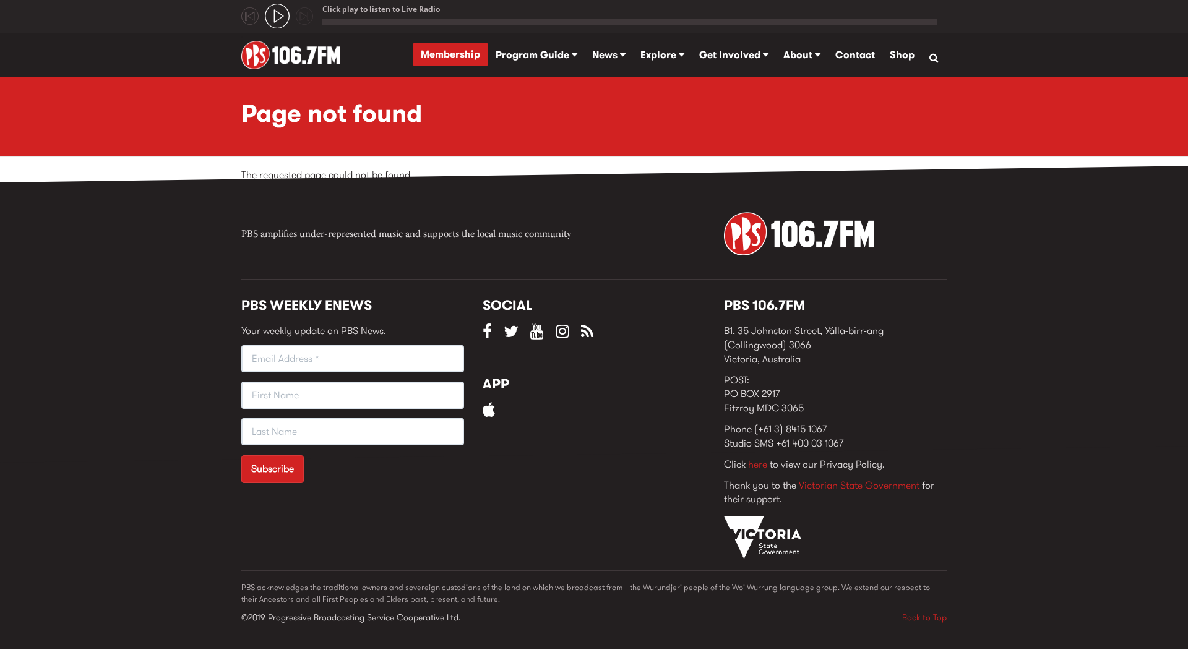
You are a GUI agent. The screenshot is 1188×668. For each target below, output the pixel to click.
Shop (902, 55)
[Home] (295, 55)
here (757, 464)
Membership (450, 54)
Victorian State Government (859, 485)
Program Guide (534, 55)
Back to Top (924, 617)
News (606, 55)
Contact (855, 55)
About (799, 55)
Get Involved (731, 55)
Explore (659, 55)
